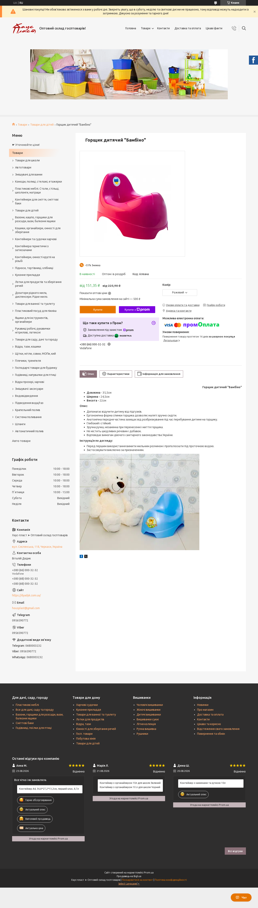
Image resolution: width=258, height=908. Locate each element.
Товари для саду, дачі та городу (36, 339)
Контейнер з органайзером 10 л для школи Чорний (130, 787)
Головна (130, 28)
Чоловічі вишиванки (150, 704)
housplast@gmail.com (26, 608)
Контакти (163, 28)
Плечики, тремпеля (28, 360)
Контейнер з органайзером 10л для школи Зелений (130, 783)
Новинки (202, 704)
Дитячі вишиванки (149, 714)
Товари (145, 28)
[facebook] (81, 557)
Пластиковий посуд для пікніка (35, 310)
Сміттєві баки (25, 723)
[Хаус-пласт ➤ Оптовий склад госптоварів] (24, 28)
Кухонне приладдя (27, 274)
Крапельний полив (27, 410)
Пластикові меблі (27, 704)
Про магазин (205, 709)
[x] (85, 557)
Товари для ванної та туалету (35, 303)
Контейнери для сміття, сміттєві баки (36, 201)
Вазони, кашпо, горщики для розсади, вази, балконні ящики (35, 219)
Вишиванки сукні (148, 719)
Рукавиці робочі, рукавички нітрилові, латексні (32, 330)
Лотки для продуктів (90, 719)
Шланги (20, 424)
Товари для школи (27, 160)
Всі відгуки (235, 851)
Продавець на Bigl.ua (129, 876)
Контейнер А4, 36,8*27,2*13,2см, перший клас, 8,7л (49, 788)
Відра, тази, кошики (28, 346)
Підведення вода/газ (29, 403)
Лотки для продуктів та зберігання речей (38, 283)
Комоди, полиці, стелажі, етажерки (38, 181)
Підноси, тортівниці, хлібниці (34, 268)
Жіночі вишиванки (148, 709)
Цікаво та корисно (209, 724)
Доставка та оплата (188, 28)
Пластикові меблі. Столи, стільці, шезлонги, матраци (37, 190)
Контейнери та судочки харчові (36, 239)
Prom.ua (149, 872)
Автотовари (23, 167)
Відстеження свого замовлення (218, 728)
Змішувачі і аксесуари (29, 388)
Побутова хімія (86, 738)
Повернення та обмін (211, 733)
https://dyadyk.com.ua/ (26, 595)
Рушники (142, 733)
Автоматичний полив (29, 431)
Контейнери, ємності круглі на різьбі (35, 259)
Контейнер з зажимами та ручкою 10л (203, 783)
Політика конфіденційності (171, 880)
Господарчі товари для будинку (36, 367)
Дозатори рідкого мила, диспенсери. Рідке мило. (31, 294)
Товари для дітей (42, 124)
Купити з (130, 309)
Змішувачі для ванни (28, 174)
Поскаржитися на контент (137, 880)
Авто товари (21, 440)
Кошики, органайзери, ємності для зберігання (37, 230)
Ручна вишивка (146, 728)
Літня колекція (146, 724)
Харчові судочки (87, 704)
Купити (97, 309)
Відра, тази (83, 724)
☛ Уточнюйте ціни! (26, 144)
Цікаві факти (214, 28)
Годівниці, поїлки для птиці (34, 727)
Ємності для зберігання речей (96, 728)
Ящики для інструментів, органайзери (31, 319)
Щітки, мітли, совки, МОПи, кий (35, 353)
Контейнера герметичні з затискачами (32, 248)
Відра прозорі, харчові (29, 382)
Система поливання (28, 417)
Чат (244, 897)
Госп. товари (84, 733)
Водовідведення (26, 395)
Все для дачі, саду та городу (35, 709)
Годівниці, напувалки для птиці (35, 374)
